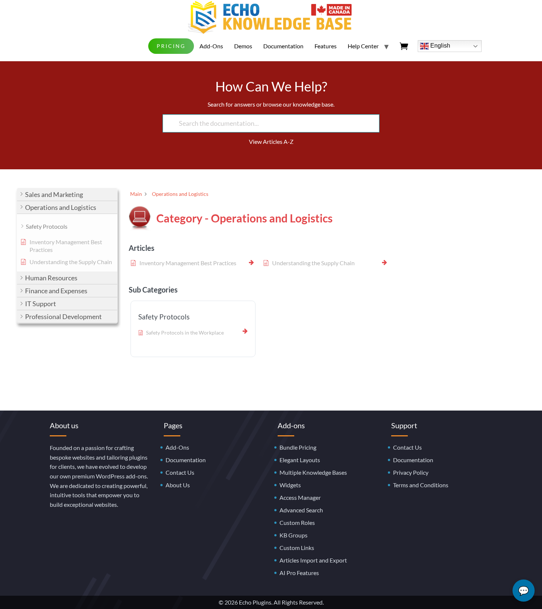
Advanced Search (301, 509)
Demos (243, 45)
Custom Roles (297, 522)
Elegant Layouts (299, 459)
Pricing (171, 46)
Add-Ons (211, 45)
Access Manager (300, 497)
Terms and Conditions (420, 484)
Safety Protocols (164, 316)
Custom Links (296, 547)
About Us (178, 484)
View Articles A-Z (271, 141)
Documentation (283, 45)
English (439, 45)
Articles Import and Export (313, 560)
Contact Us (180, 472)
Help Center (363, 45)
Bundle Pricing (297, 447)
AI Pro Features (299, 572)
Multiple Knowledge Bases (313, 472)
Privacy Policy (410, 472)
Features (326, 45)
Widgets (290, 484)
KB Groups (293, 535)
